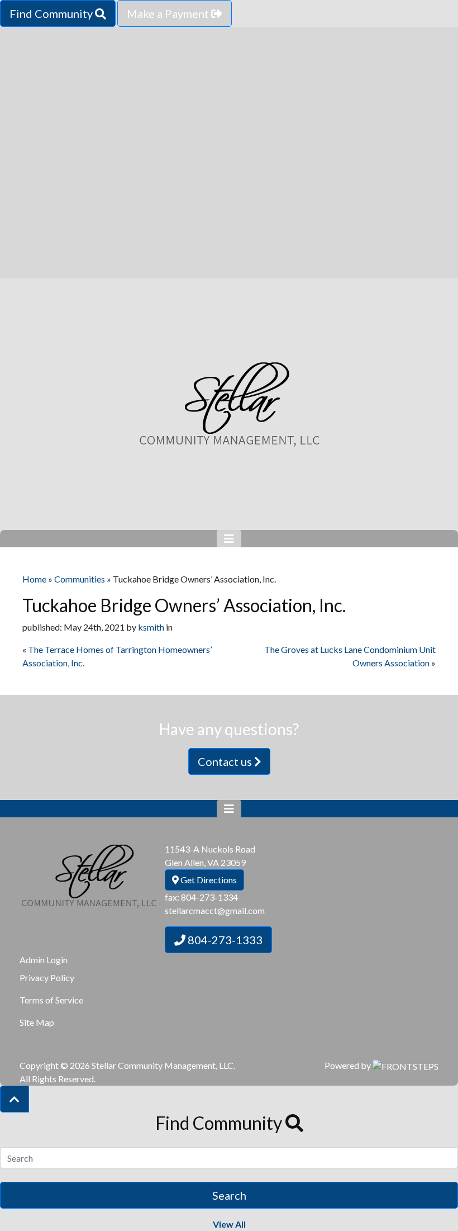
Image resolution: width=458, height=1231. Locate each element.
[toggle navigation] (229, 538)
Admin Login (44, 959)
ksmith (151, 627)
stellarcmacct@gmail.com (215, 910)
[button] (14, 1099)
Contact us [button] (226, 761)
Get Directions (208, 879)
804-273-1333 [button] (224, 939)
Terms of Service (51, 1000)
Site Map (37, 1022)
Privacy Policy (47, 977)
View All (229, 1224)
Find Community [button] (52, 13)
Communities (79, 579)
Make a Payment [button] (169, 13)
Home (34, 579)
